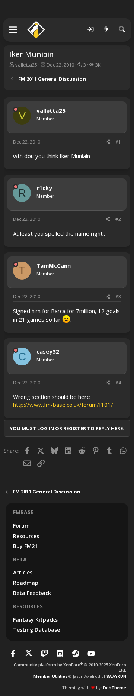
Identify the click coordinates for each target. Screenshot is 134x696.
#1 (118, 142)
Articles (22, 572)
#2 (118, 219)
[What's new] (106, 29)
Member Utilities (50, 676)
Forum (21, 525)
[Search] (122, 29)
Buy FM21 (25, 546)
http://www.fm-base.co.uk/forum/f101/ (63, 404)
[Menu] (13, 29)
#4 (118, 383)
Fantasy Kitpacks (35, 619)
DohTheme (114, 687)
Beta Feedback (32, 592)
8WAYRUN (116, 676)
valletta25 (26, 64)
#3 (118, 296)
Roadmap (25, 582)
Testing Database (36, 629)
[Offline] (15, 109)
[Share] (108, 142)
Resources (26, 535)
